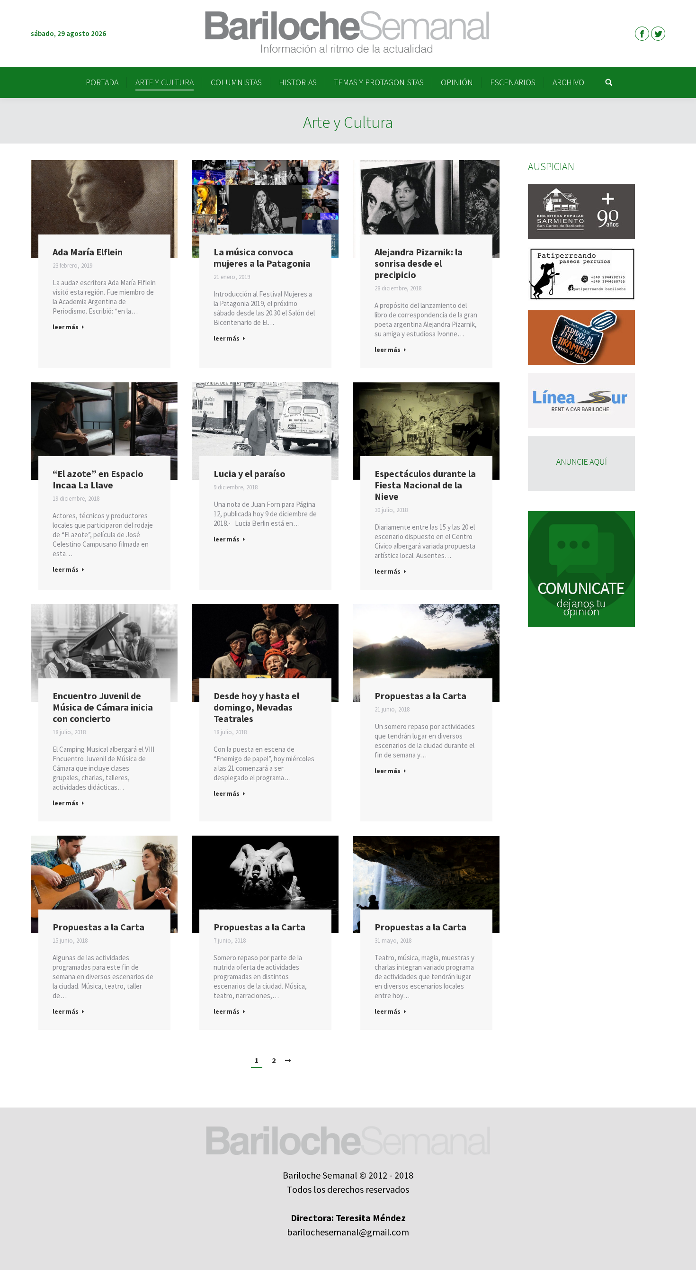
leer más (66, 327)
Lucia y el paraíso (250, 473)
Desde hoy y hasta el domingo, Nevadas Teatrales (256, 707)
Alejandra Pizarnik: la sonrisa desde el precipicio (419, 263)
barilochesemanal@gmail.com (348, 1232)
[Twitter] (658, 34)
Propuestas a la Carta (420, 696)
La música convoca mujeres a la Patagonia (262, 257)
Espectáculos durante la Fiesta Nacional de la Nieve (425, 485)
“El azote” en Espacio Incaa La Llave (98, 479)
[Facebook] (642, 34)
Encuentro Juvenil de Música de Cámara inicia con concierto (103, 707)
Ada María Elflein (88, 252)
